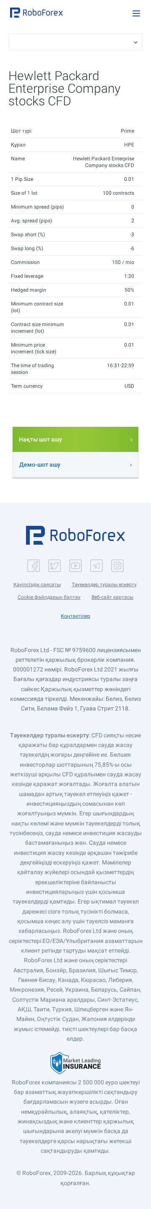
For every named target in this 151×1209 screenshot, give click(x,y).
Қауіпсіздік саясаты (37, 585)
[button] (36, 13)
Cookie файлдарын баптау (49, 597)
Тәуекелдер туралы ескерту (104, 585)
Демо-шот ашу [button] (39, 464)
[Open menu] (136, 13)
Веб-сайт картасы (112, 597)
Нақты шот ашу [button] (40, 439)
